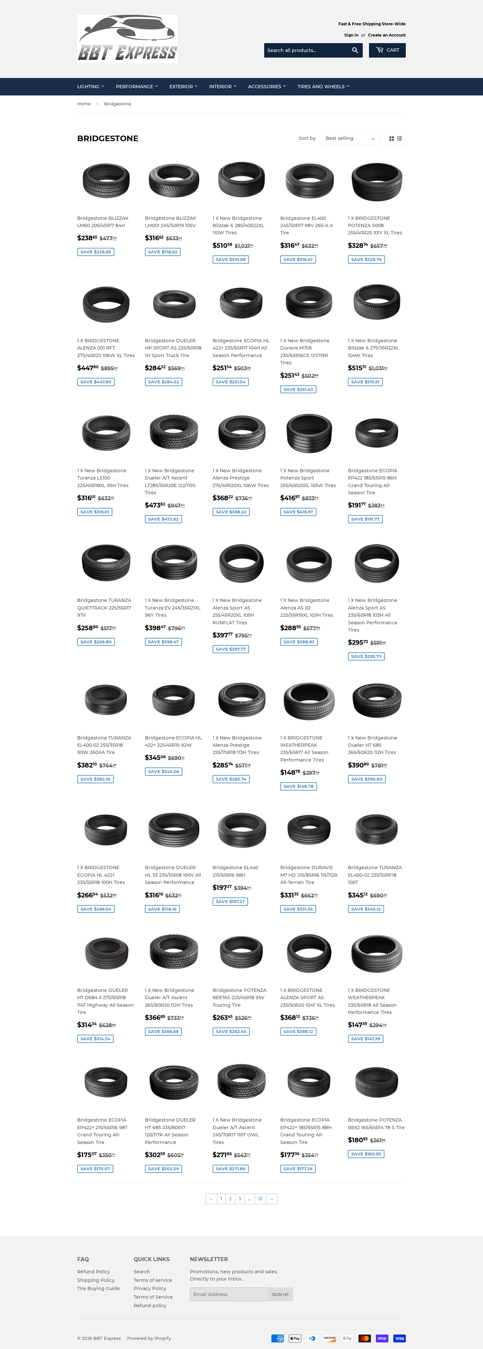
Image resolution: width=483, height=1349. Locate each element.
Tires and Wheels (322, 87)
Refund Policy (93, 1272)
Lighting (89, 87)
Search (142, 1272)
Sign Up (280, 1294)
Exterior (182, 87)
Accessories (265, 87)
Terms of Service (153, 1297)
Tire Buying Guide (98, 1288)
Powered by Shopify (149, 1338)
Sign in (351, 35)
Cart (392, 50)
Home (84, 103)
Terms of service (153, 1280)
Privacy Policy (150, 1288)
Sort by (307, 138)
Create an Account (387, 35)
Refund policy (150, 1306)
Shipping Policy (96, 1280)
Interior (221, 87)
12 (260, 1199)
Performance (135, 87)
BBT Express (107, 1338)
